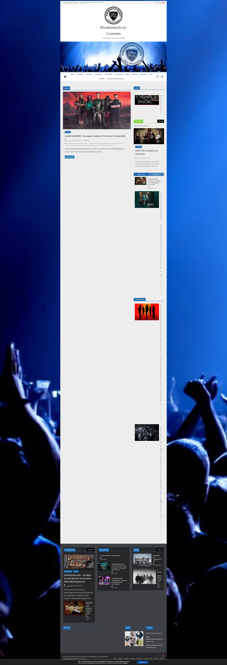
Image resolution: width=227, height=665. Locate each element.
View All (160, 121)
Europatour (85, 143)
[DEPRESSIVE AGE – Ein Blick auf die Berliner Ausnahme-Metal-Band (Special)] (79, 561)
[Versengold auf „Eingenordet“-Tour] (142, 560)
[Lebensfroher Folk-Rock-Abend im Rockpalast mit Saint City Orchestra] (147, 479)
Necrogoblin (88, 145)
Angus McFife (69, 143)
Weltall (99, 145)
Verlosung (119, 74)
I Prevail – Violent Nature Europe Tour (159, 575)
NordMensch (79, 140)
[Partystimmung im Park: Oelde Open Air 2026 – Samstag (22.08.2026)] (147, 103)
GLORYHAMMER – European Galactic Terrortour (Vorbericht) (95, 136)
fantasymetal (101, 143)
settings (125, 663)
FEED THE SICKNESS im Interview (146, 152)
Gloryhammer (108, 143)
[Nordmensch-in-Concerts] (65, 77)
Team (151, 74)
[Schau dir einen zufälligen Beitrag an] (162, 77)
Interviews (98, 74)
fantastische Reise (92, 143)
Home (72, 74)
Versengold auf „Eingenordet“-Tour (94, 3)
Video (127, 74)
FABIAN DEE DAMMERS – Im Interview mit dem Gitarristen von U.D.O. (161, 233)
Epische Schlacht (77, 143)
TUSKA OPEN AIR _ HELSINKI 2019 (110, 555)
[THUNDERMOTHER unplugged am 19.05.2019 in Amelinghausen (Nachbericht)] (104, 583)
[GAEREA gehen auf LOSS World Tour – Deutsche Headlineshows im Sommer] (147, 363)
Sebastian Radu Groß (77, 585)
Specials (135, 74)
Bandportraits (68, 571)
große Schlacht (119, 143)
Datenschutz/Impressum (115, 79)
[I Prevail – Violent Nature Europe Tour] (144, 578)
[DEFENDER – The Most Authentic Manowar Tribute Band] (74, 611)
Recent (157, 174)
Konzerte (80, 74)
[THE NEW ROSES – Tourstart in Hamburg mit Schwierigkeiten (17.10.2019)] (140, 181)
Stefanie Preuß (146, 158)
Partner (101, 79)
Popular (142, 174)
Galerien (143, 74)
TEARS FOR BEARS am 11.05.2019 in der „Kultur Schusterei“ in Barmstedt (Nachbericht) (119, 567)
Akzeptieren (142, 662)
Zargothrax (110, 145)
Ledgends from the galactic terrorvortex (74, 145)
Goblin (113, 143)
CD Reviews (108, 74)
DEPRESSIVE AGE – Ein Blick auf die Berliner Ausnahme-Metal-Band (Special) (78, 578)
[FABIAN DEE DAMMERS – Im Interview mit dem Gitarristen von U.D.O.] (147, 199)
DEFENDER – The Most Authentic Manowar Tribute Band (89, 608)
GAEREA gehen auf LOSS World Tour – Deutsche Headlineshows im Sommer (161, 354)
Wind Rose (104, 145)
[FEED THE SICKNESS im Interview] (149, 136)
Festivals (89, 74)
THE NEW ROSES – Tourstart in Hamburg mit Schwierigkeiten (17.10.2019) (154, 181)
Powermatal (94, 145)
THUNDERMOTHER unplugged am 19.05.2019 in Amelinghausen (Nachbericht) (119, 581)
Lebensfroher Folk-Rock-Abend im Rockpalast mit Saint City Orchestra (161, 469)
